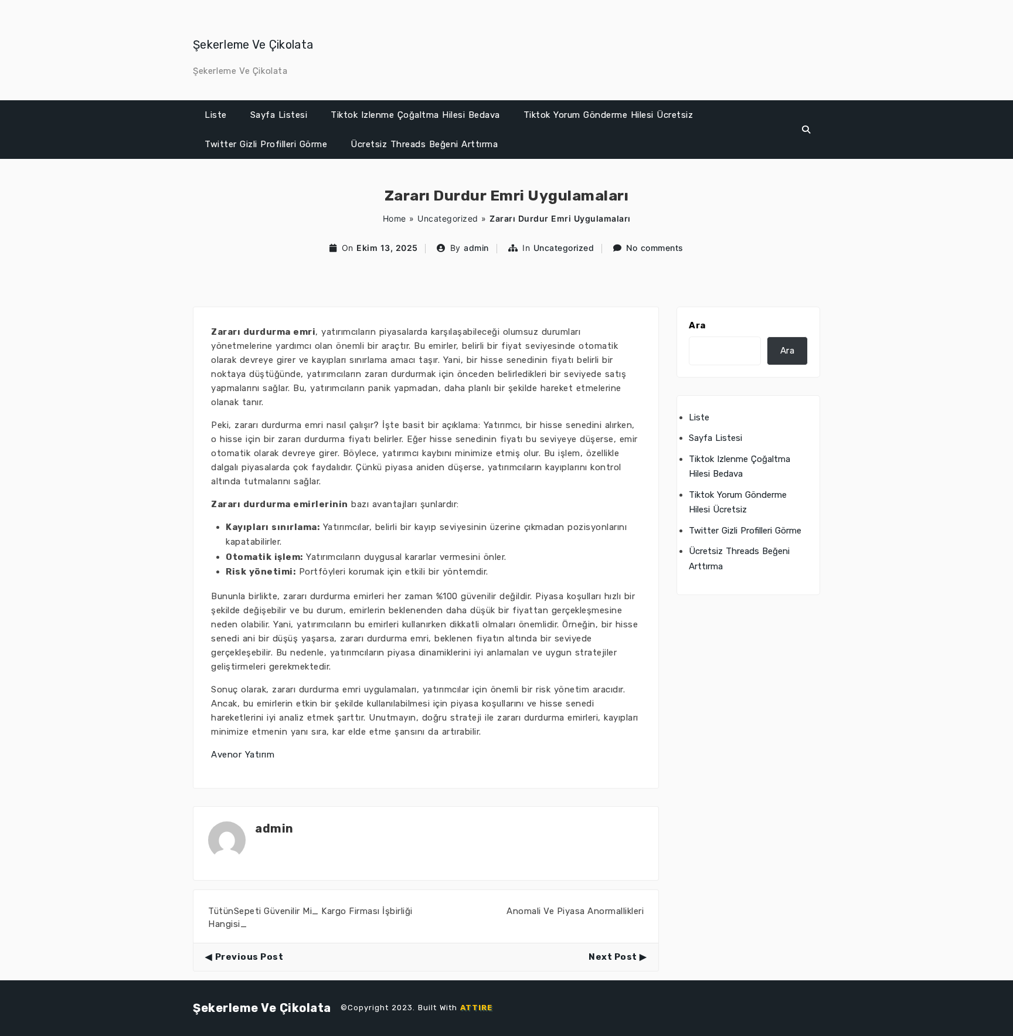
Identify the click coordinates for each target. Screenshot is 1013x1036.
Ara (697, 325)
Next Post (613, 957)
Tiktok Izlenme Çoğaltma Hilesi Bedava (415, 115)
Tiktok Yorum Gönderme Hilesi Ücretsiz (609, 115)
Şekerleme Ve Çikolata (253, 45)
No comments (655, 248)
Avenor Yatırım (242, 754)
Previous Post (249, 957)
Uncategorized (447, 218)
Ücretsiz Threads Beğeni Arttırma (424, 144)
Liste (216, 115)
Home (394, 218)
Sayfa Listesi (279, 115)
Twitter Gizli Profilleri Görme (266, 144)
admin (476, 248)
